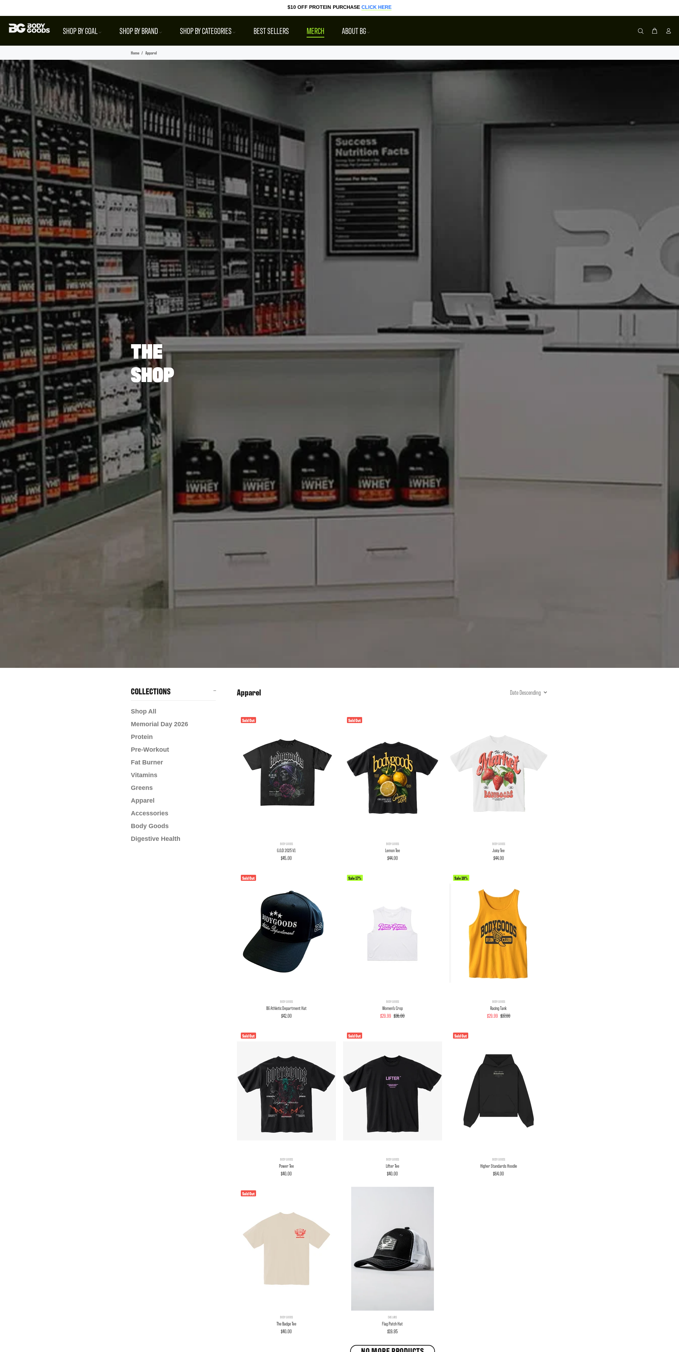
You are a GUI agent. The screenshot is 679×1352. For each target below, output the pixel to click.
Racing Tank (498, 1008)
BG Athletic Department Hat (286, 1008)
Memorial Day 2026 (159, 724)
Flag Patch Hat (392, 1324)
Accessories (149, 813)
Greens (142, 787)
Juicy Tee (498, 850)
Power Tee (286, 1166)
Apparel (143, 800)
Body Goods (150, 826)
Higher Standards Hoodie (498, 1166)
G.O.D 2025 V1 (286, 850)
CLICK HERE (376, 7)
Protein (142, 736)
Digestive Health (155, 838)
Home (135, 53)
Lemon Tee (392, 850)
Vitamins (144, 775)
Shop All (143, 711)
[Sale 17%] (392, 933)
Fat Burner (147, 762)
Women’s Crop (392, 1008)
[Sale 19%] (498, 933)
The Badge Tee (286, 1324)
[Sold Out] (286, 775)
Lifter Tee (392, 1166)
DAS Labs (392, 1317)
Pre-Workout (150, 749)
